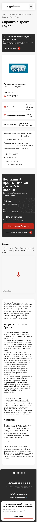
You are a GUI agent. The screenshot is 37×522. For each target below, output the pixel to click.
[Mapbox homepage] (7, 291)
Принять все (18, 516)
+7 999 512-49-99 (17, 497)
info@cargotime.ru (18, 494)
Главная (4, 15)
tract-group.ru (12, 96)
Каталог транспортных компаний (21, 15)
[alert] (18, 511)
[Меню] (31, 6)
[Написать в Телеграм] (27, 497)
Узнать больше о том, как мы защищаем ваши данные (12, 510)
